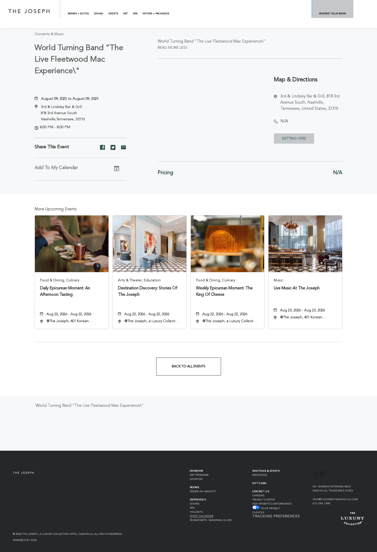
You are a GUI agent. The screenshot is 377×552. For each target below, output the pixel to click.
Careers (258, 495)
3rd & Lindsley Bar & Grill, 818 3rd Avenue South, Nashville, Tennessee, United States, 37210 (310, 102)
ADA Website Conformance (272, 503)
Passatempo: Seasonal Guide (211, 520)
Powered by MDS (25, 540)
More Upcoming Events (56, 209)
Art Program (199, 475)
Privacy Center (263, 499)
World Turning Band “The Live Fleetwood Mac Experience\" (79, 59)
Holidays (196, 512)
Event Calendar (201, 516)
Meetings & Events (266, 471)
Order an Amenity (203, 491)
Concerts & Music (49, 34)
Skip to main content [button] (23, 4)
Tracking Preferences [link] (276, 516)
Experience (198, 499)
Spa (192, 508)
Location (196, 479)
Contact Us (260, 491)
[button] (63, 113)
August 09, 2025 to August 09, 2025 (69, 99)
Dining (195, 503)
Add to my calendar (56, 167)
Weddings (259, 475)
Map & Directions (296, 80)
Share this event (52, 147)
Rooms (194, 487)
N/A (284, 121)
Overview (196, 471)
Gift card (259, 483)
